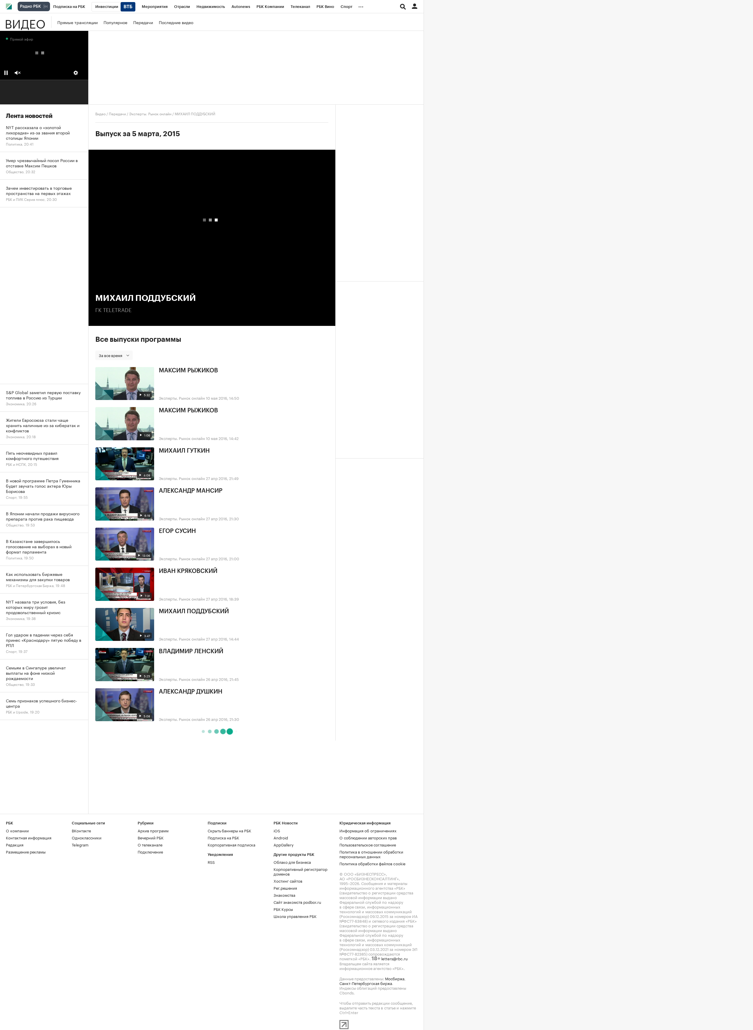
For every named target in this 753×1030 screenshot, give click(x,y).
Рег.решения (285, 888)
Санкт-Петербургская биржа (365, 983)
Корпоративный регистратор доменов (300, 871)
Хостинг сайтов (288, 881)
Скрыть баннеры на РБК (229, 830)
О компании (17, 830)
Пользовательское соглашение (367, 844)
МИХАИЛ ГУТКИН (184, 451)
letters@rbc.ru (394, 958)
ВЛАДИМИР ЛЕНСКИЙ (191, 651)
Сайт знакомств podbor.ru (297, 902)
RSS (211, 862)
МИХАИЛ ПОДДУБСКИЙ (194, 611)
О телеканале (150, 844)
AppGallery (284, 844)
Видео (25, 22)
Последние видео (176, 22)
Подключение (150, 851)
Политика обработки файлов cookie (372, 863)
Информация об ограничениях (368, 830)
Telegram (80, 844)
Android (281, 837)
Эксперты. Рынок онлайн (150, 113)
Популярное (115, 22)
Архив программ (153, 830)
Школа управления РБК (295, 916)
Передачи (143, 22)
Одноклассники (86, 837)
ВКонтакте (81, 830)
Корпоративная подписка (231, 844)
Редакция (15, 844)
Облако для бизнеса (292, 862)
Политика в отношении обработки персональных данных (371, 854)
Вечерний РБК (151, 837)
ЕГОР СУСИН (177, 531)
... (361, 6)
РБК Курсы (283, 909)
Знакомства (284, 895)
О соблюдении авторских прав (368, 837)
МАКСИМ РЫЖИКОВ (188, 371)
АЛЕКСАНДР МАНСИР (190, 491)
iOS (277, 830)
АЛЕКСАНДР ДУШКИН (190, 692)
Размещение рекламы (26, 851)
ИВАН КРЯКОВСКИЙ (188, 571)
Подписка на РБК (223, 837)
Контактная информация (28, 837)
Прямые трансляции (77, 22)
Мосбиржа (394, 978)
